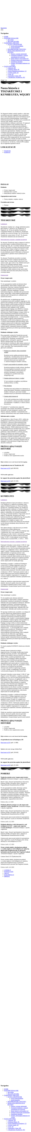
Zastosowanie (4, 275)
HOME (6, 36)
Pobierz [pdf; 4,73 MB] (7, 844)
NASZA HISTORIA (10, 66)
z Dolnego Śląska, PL (13, 69)
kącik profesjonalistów (17, 46)
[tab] (15, 224)
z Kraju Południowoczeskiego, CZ (17, 71)
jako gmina (11, 39)
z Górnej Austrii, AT (13, 72)
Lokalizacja (4, 224)
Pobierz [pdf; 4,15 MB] (7, 821)
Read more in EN (5, 468)
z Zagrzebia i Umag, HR (14, 76)
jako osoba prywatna (13, 41)
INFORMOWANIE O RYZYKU (17, 49)
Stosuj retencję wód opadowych (19, 58)
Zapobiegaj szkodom (16, 61)
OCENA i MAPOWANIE (15, 44)
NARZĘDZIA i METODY (11, 43)
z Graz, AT (11, 74)
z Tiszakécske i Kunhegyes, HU (16, 77)
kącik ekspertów (15, 47)
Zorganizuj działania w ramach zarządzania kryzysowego (19, 56)
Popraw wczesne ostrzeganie (19, 54)
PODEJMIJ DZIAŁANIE (11, 38)
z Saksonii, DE (12, 68)
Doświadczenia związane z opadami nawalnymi (14, 239)
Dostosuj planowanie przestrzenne (20, 60)
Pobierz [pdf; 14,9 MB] (7, 867)
